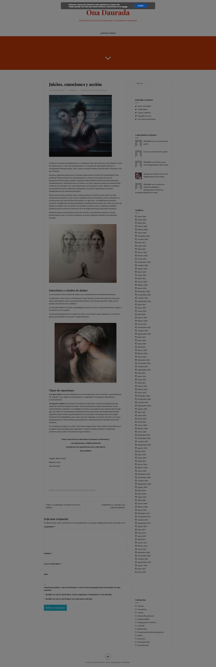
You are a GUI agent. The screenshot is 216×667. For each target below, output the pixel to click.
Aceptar (140, 6)
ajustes (124, 7)
